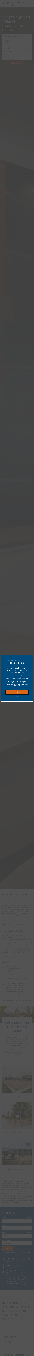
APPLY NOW (17, 692)
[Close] (20, 697)
